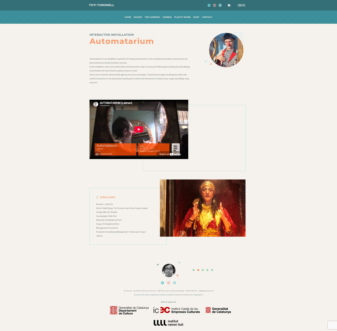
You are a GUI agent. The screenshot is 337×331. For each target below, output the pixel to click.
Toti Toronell (101, 5)
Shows (138, 17)
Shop (196, 17)
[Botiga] (229, 5)
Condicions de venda (141, 295)
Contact (207, 17)
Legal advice (154, 295)
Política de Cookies (167, 295)
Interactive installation (112, 34)
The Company (152, 17)
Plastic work (182, 17)
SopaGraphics (198, 295)
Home (128, 17)
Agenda (167, 17)
